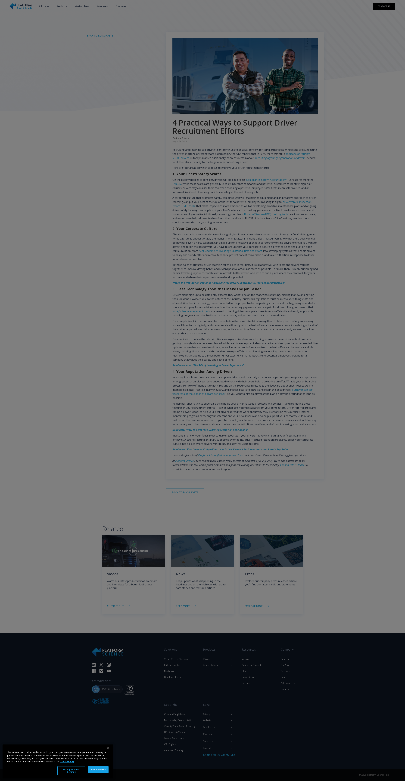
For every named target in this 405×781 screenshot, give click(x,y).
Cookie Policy (67, 761)
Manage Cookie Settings (71, 770)
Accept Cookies (98, 769)
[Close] (108, 747)
